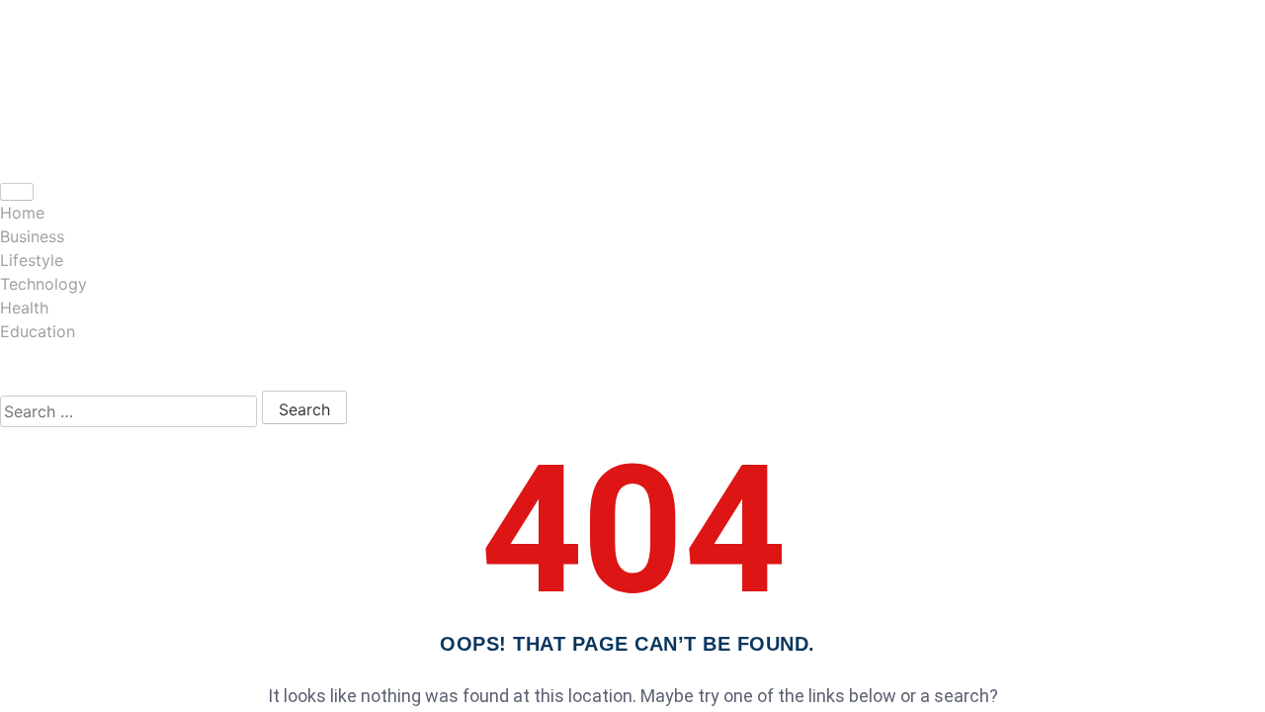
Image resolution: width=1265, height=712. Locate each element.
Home (22, 212)
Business (32, 236)
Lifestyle (31, 260)
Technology (43, 284)
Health (24, 307)
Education (37, 331)
